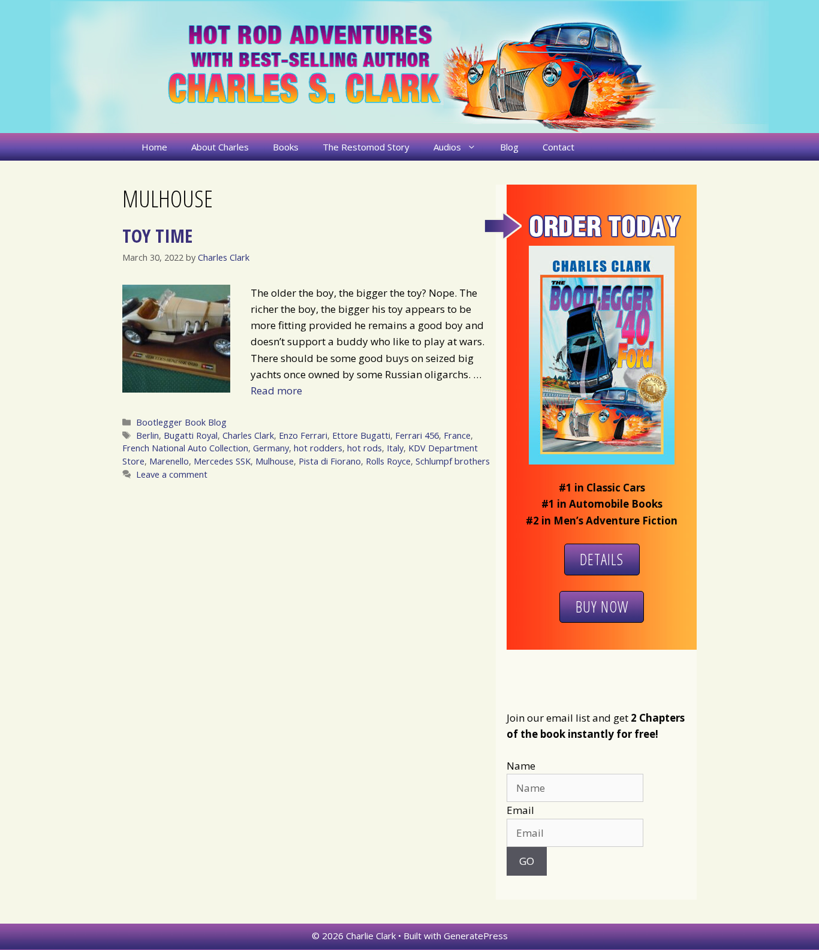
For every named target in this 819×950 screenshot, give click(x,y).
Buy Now (602, 606)
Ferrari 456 (417, 435)
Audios (447, 147)
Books (286, 147)
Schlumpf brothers (452, 461)
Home (154, 147)
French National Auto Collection (185, 448)
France (457, 435)
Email (520, 810)
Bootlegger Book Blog (181, 422)
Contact (558, 147)
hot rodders (318, 448)
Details (602, 559)
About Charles (220, 147)
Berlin (147, 435)
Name (521, 766)
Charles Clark (248, 435)
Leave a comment (171, 474)
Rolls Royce (388, 461)
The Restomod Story (366, 147)
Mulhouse (274, 461)
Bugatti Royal (191, 435)
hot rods (364, 448)
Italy (395, 448)
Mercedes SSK (222, 461)
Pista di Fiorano (330, 461)
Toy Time (157, 235)
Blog (509, 147)
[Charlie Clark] (409, 66)
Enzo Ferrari (303, 435)
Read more (276, 390)
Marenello (169, 461)
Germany (271, 448)
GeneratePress (476, 936)
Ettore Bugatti (361, 435)
